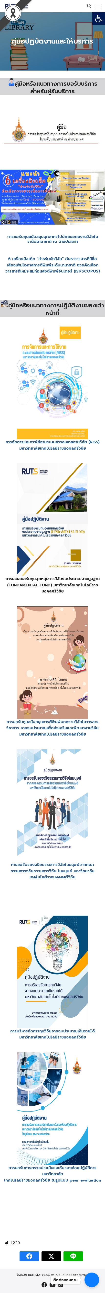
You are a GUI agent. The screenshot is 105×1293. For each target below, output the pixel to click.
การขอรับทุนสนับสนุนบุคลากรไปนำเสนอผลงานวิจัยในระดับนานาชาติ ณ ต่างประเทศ (52, 239)
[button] (98, 18)
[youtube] (52, 1285)
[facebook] (44, 1285)
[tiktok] (61, 1285)
